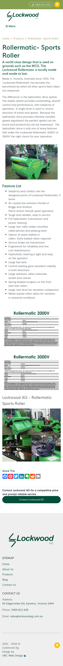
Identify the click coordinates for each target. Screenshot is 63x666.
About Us (7, 569)
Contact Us (9, 585)
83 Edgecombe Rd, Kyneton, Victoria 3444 (28, 603)
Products (18, 38)
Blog (5, 579)
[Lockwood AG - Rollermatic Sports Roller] (16, 422)
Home (5, 38)
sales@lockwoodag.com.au (26, 616)
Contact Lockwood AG (31, 499)
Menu (11, 26)
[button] (57, 4)
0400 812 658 (42, 4)
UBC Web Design (12, 655)
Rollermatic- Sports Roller (43, 38)
